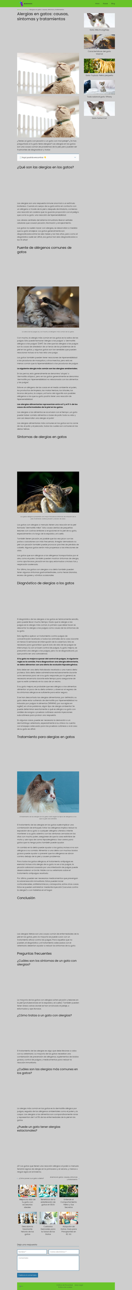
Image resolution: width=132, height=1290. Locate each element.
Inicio (97, 3)
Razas (105, 3)
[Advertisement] (48, 36)
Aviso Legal (79, 1285)
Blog (113, 3)
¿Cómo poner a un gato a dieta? (31, 1178)
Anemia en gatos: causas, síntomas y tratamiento (63, 1178)
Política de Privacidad (65, 1285)
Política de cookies (65, 1287)
